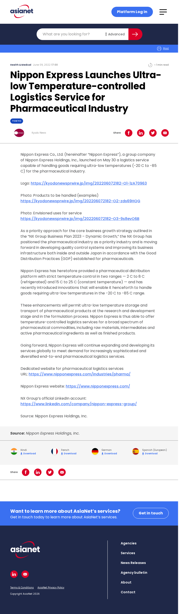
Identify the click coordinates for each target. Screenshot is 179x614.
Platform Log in (132, 11)
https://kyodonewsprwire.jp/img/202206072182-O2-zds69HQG (80, 201)
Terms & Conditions (22, 587)
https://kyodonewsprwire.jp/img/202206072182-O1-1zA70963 (89, 183)
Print (166, 48)
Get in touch (151, 513)
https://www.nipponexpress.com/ (98, 386)
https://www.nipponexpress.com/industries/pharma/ (80, 374)
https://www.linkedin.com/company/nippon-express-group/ (79, 404)
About (126, 582)
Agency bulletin (134, 572)
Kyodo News (39, 133)
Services (128, 553)
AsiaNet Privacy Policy (51, 587)
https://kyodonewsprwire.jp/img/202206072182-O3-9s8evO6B (80, 218)
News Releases (133, 562)
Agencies (129, 543)
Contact (128, 592)
